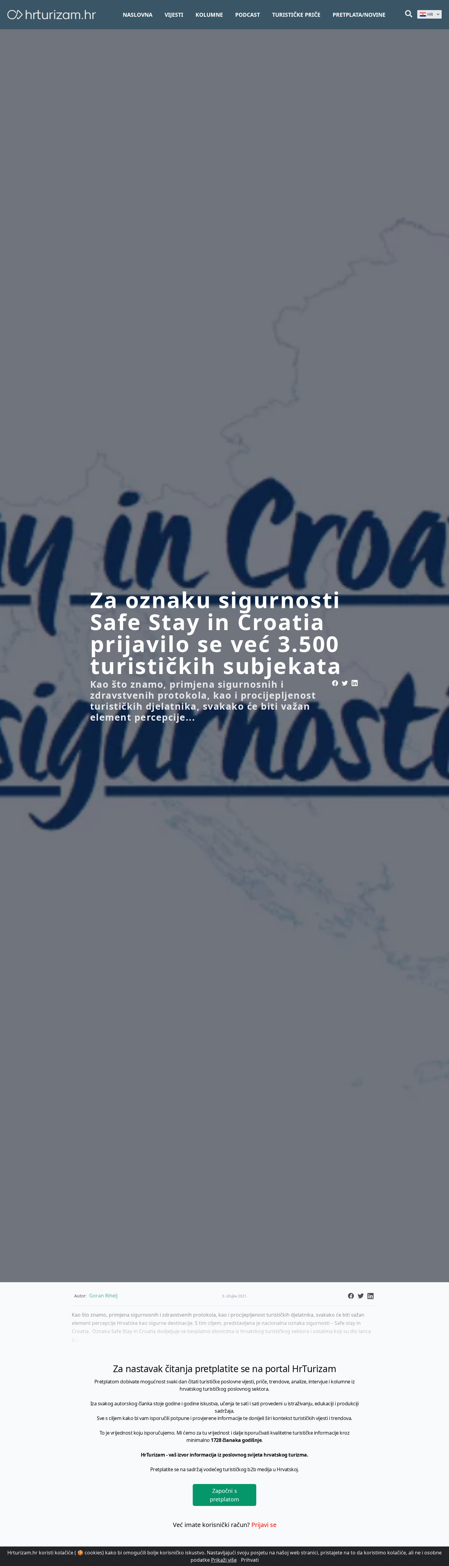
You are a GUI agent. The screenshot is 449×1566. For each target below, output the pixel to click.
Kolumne (209, 14)
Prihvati (250, 1560)
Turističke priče (296, 14)
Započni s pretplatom (224, 1495)
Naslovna (137, 14)
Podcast (247, 14)
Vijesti (174, 14)
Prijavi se (263, 1525)
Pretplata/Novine (359, 14)
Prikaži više (224, 1560)
